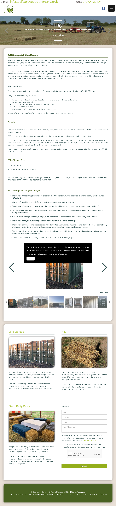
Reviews (60, 494)
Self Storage (21, 494)
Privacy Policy (69, 250)
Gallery (52, 494)
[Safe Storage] (31, 368)
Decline (39, 258)
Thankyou (94, 494)
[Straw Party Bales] (31, 442)
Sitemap (103, 494)
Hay (64, 331)
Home (11, 494)
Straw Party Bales (19, 406)
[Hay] (84, 368)
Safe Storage (16, 331)
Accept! (30, 258)
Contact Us (70, 494)
